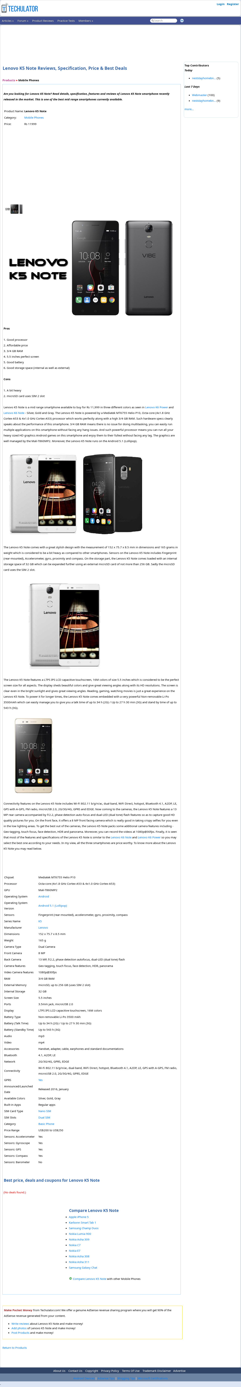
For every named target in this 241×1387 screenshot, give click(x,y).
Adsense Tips (106, 1378)
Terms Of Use (131, 1371)
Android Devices (84, 1378)
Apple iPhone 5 (79, 1217)
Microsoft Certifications (153, 1378)
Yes (40, 1080)
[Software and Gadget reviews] (19, 14)
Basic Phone (46, 1124)
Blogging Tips (126, 1378)
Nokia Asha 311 (79, 1262)
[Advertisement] (92, 39)
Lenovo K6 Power (156, 407)
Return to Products (14, 1347)
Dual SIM (44, 1117)
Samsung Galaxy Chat (83, 1267)
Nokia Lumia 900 (80, 1234)
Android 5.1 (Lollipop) (52, 905)
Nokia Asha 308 (79, 1256)
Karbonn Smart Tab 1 (82, 1222)
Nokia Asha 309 (79, 1239)
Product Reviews (43, 21)
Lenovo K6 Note (14, 413)
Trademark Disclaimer (157, 1371)
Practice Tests (66, 21)
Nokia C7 (75, 1245)
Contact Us (75, 1371)
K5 (40, 921)
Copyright (91, 1371)
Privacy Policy (110, 1371)
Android (43, 896)
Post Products (20, 1332)
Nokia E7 (74, 1250)
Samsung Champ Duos (83, 1228)
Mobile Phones (34, 117)
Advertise (179, 1371)
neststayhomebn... (204, 78)
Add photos (19, 1328)
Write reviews (20, 1323)
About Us (59, 1371)
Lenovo (43, 927)
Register (233, 4)
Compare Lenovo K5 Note (89, 1279)
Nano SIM (44, 1111)
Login (221, 4)
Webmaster (199, 95)
